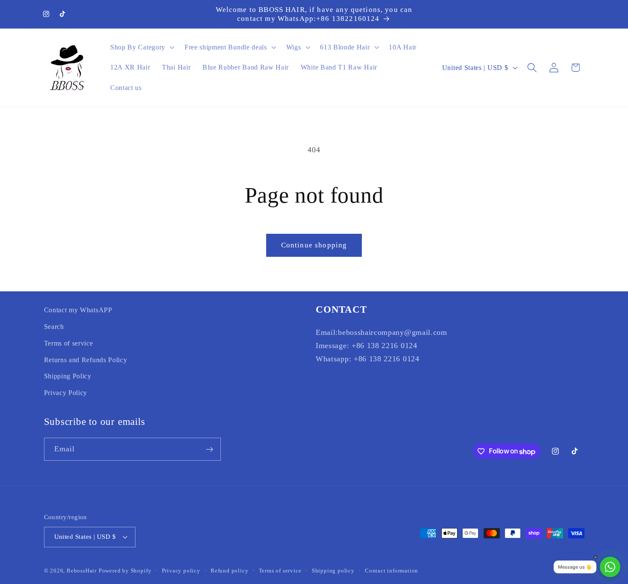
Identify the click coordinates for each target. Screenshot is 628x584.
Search (54, 326)
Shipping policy (333, 571)
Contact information (391, 571)
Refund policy (229, 571)
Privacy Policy (66, 392)
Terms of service (68, 342)
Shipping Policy (67, 376)
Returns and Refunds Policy (85, 359)
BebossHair (82, 571)
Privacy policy (181, 571)
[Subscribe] (209, 449)
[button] (141, 47)
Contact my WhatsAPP (78, 310)
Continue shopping (314, 245)
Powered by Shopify (125, 571)
